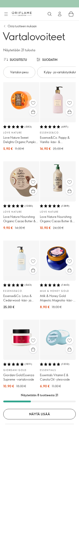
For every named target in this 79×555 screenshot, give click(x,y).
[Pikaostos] (33, 112)
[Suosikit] (33, 103)
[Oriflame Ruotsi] (22, 13)
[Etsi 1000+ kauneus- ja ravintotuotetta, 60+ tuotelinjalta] (49, 14)
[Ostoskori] (71, 14)
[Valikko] (6, 14)
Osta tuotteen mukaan (22, 26)
